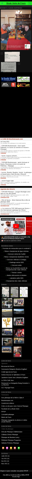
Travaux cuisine (17, 272)
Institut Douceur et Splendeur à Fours (13, 375)
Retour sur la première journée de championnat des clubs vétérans (16, 269)
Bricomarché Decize (7, 366)
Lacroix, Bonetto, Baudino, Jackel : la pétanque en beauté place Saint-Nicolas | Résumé (16, 173)
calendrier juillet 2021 (16, 278)
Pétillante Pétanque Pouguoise (11, 440)
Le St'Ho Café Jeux (7, 380)
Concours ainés (17, 265)
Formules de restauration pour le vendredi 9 (16, 248)
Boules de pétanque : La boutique (16, 96)
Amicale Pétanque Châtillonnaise (11, 432)
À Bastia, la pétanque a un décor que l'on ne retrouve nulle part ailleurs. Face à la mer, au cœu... (15, 176)
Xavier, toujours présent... (9, 156)
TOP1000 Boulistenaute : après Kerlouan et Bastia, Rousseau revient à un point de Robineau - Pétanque (15, 164)
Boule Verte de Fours (16, 3)
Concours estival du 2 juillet (16, 254)
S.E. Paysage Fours (7, 387)
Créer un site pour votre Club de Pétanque (14, 406)
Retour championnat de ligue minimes (17, 251)
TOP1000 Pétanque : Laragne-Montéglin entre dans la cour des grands (15, 192)
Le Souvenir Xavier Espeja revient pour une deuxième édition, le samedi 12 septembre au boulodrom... (16, 158)
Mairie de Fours (6, 417)
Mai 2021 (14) (5, 461)
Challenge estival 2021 (16, 262)
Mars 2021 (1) (5, 463)
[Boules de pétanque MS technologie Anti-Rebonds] (8, 83)
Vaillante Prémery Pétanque (10, 443)
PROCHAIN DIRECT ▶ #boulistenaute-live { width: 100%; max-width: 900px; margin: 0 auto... (15, 195)
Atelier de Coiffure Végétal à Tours (9, 91)
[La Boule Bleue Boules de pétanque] (8, 78)
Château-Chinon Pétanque (9, 434)
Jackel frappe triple (7, 181)
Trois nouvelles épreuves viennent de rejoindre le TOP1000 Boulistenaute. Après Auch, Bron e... (15, 151)
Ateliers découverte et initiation (16, 275)
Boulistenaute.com (7, 400)
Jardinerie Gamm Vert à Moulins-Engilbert (14, 377)
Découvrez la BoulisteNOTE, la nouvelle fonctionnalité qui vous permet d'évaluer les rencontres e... (15, 204)
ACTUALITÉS (5, 142)
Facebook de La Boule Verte (10, 409)
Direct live (21, 93)
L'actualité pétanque (7, 414)
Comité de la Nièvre (7, 403)
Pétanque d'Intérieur (16, 90)
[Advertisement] (16, 120)
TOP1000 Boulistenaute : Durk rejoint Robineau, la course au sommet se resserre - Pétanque (15, 147)
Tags (18, 476)
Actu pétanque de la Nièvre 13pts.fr (12, 397)
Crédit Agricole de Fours (9, 372)
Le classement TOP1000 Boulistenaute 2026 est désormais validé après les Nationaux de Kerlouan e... (15, 168)
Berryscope (23, 91)
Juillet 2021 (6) (5, 456)
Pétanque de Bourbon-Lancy (10, 437)
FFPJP (3, 411)
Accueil (14, 476)
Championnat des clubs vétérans (16, 281)
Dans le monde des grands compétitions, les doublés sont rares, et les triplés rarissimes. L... (15, 183)
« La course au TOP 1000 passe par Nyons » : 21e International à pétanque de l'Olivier (16, 209)
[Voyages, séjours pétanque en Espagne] (23, 83)
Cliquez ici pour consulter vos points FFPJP (14, 471)
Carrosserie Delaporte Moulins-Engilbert (14, 369)
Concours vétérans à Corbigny (16, 259)
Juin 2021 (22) (5, 458)
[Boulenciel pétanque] (23, 77)
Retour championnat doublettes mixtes (16, 257)
